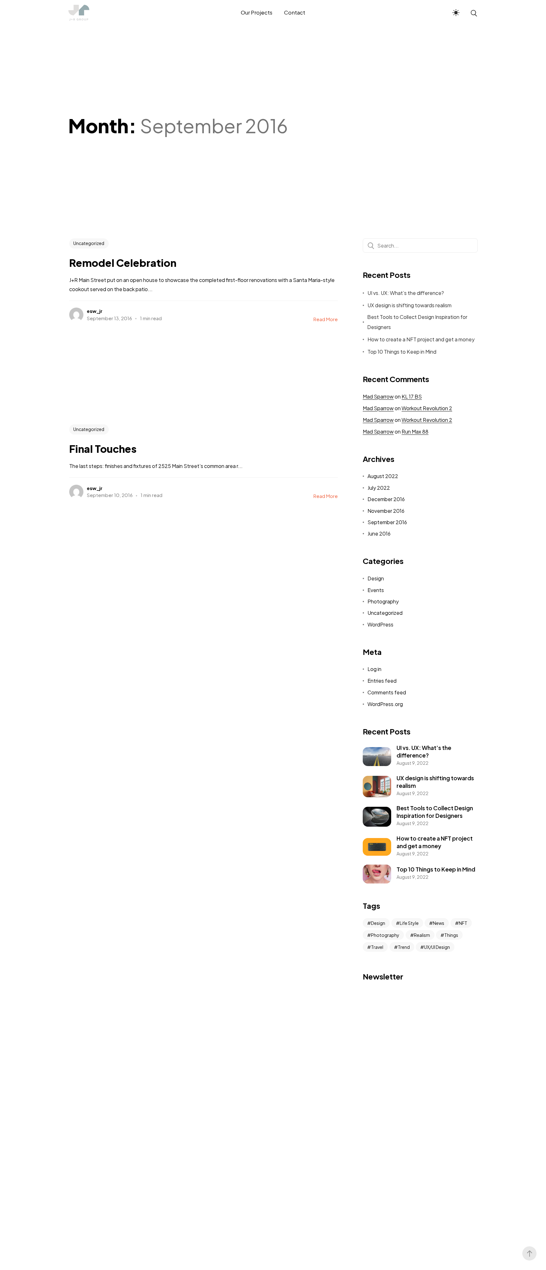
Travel (377, 947)
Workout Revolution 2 (427, 408)
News (438, 923)
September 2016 (387, 522)
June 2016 (379, 533)
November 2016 (385, 510)
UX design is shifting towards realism (409, 305)
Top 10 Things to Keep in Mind (401, 351)
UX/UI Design (437, 947)
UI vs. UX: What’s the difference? (405, 293)
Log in (374, 669)
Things (451, 935)
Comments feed (386, 692)
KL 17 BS (412, 396)
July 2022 (378, 487)
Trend (404, 947)
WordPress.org (385, 704)
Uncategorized (88, 243)
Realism (422, 935)
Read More (325, 319)
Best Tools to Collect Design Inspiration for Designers (417, 322)
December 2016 (386, 499)
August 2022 (382, 476)
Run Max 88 (415, 431)
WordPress (380, 624)
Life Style (409, 923)
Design (375, 578)
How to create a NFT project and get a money (421, 339)
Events (375, 590)
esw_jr (94, 311)
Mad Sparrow (378, 396)
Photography (383, 601)
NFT (463, 923)
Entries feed (382, 680)
